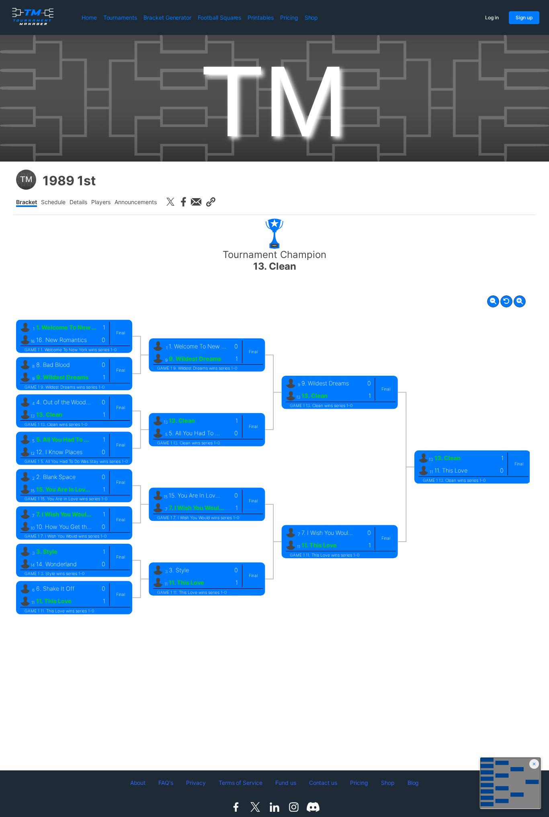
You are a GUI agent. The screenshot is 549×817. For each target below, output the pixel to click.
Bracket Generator (167, 17)
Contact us (323, 782)
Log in (492, 17)
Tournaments (120, 17)
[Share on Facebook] (183, 201)
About (138, 782)
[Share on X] (170, 201)
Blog (413, 782)
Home (89, 17)
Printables (261, 17)
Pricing (289, 17)
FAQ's (165, 782)
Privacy (196, 782)
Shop (311, 17)
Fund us (285, 782)
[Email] (196, 201)
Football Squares (219, 17)
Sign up (524, 17)
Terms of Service (240, 782)
